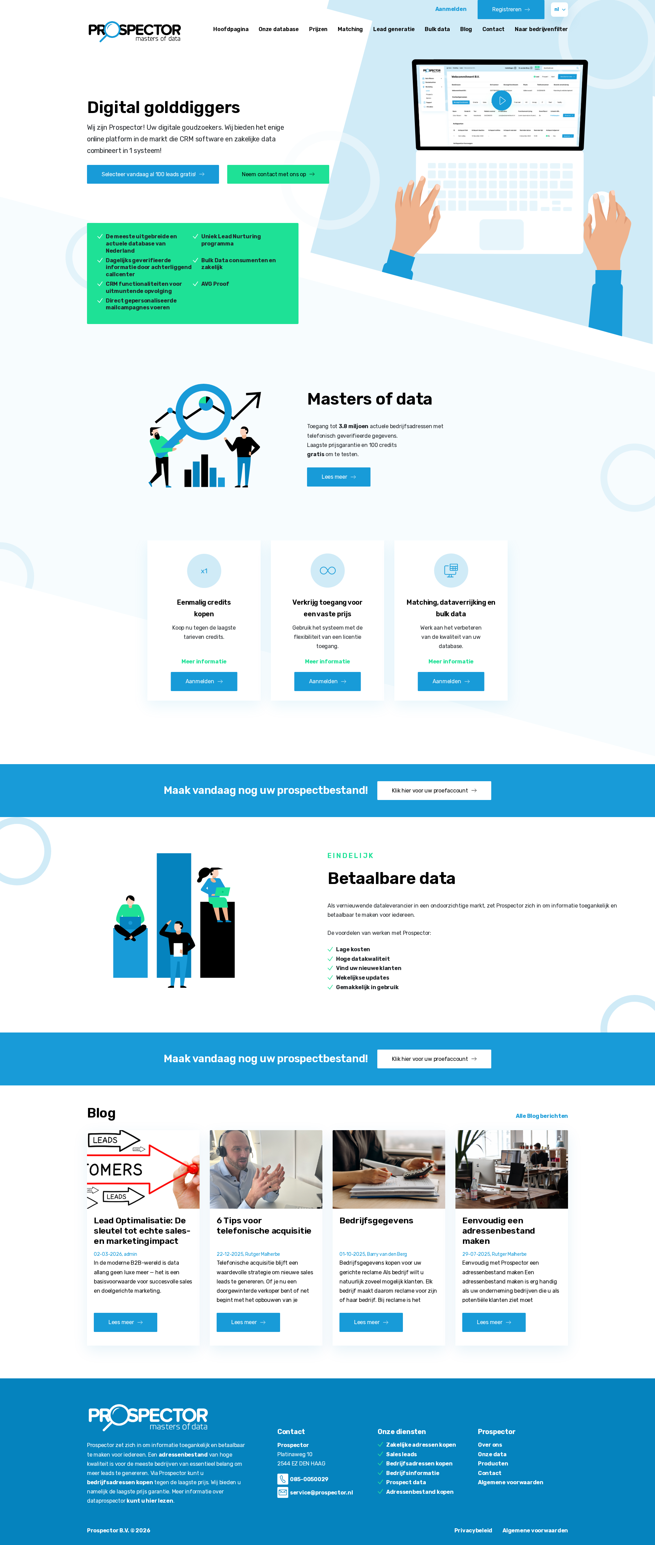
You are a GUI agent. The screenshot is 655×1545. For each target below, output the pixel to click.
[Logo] (135, 31)
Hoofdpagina (230, 29)
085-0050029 (309, 1479)
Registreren (506, 9)
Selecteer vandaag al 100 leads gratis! (149, 174)
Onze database (279, 29)
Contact (493, 29)
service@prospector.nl (321, 1492)
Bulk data (437, 29)
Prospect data (406, 1482)
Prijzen (318, 29)
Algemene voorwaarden (510, 1482)
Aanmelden (451, 9)
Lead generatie (393, 29)
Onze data (492, 1454)
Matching (350, 29)
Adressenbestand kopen (420, 1492)
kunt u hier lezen (150, 1501)
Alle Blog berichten (542, 1116)
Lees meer (334, 477)
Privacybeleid (473, 1530)
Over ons (490, 1445)
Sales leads (401, 1454)
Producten (493, 1463)
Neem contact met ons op (274, 174)
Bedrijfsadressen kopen (419, 1463)
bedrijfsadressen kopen (120, 1482)
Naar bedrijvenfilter (541, 29)
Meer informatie (204, 661)
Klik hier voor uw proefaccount (430, 790)
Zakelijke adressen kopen (421, 1445)
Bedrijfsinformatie (412, 1473)
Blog (466, 29)
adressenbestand (183, 1454)
